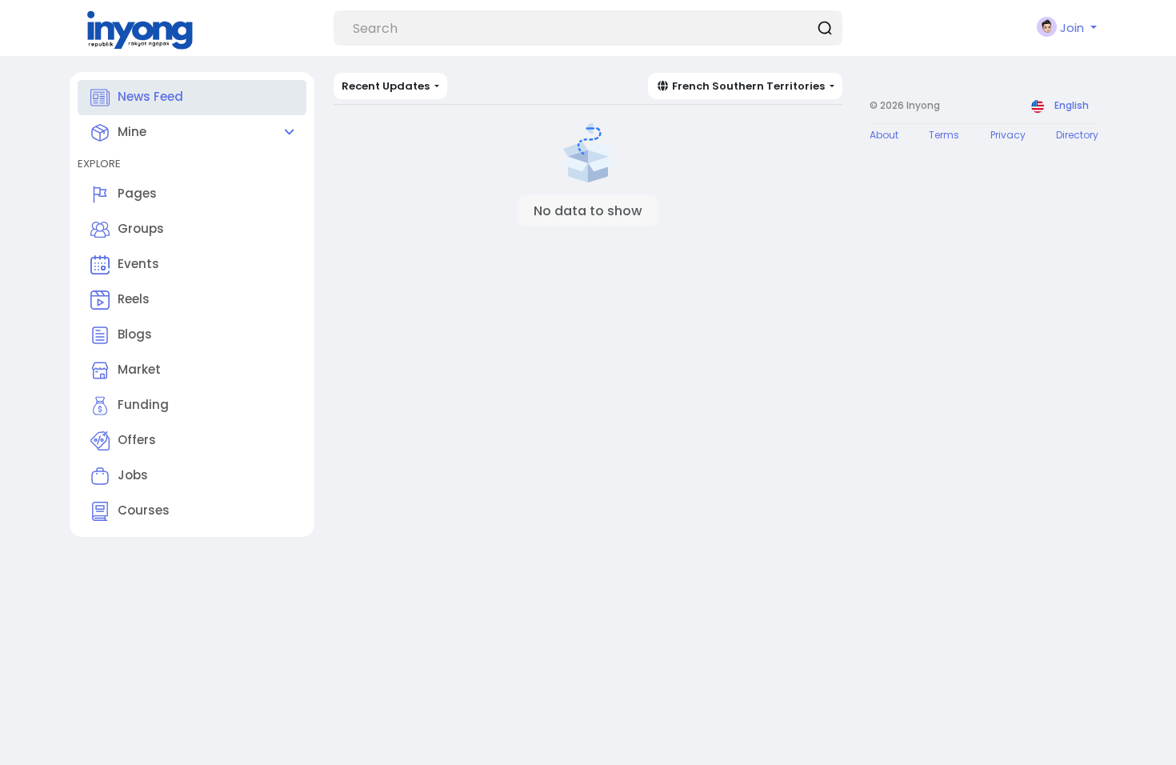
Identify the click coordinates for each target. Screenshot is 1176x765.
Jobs (133, 475)
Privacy (1008, 135)
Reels (134, 298)
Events (138, 263)
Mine (132, 131)
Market (139, 369)
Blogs (135, 334)
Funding (143, 404)
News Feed (150, 96)
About (884, 135)
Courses (144, 510)
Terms (944, 135)
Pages (137, 193)
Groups (141, 228)
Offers (137, 439)
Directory (1077, 135)
